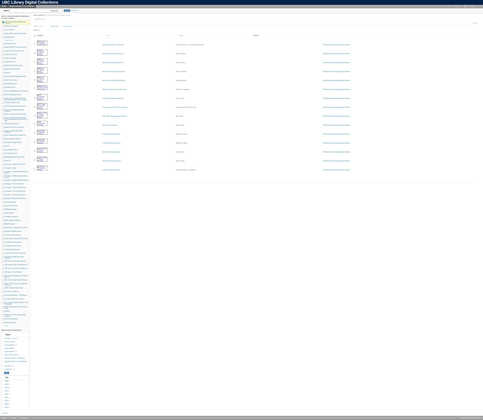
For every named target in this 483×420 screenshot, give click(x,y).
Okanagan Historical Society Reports (15, 198)
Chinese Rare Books (10, 58)
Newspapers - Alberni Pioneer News (15, 164)
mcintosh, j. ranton (10, 338)
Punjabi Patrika (9, 213)
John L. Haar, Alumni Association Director (115, 116)
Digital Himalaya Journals (12, 69)
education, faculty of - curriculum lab (16, 361)
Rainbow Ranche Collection (13, 220)
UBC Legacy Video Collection (13, 272)
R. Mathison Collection (11, 216)
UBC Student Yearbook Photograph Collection (336, 44)
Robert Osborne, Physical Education (113, 53)
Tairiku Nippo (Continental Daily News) (16, 238)
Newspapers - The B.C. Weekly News (15, 187)
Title (40, 26)
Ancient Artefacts (10, 29)
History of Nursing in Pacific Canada (15, 114)
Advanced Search (74, 10)
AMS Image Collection (11, 26)
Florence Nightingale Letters (13, 94)
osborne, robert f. (10, 345)
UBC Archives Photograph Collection (15, 261)
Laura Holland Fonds (11, 149)
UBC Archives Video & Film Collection (16, 264)
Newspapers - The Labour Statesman (15, 194)
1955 (6, 397)
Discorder (7, 72)
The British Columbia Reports (13, 242)
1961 (6, 391)
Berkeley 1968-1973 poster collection (16, 47)
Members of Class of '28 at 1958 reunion (114, 89)
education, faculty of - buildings (14, 358)
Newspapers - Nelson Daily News (14, 183)
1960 (6, 381)
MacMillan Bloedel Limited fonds (14, 157)
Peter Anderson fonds (11, 205)
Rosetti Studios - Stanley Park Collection (16, 227)
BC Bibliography (9, 37)
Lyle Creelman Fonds (11, 153)
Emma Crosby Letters (11, 80)
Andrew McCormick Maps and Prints (15, 33)
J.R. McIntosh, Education (110, 125)
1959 (6, 387)
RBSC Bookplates (10, 224)
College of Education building (111, 169)
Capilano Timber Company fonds (14, 50)
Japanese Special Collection (13, 138)
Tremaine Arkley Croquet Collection (15, 253)
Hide (6, 326)
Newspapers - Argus (10, 168)
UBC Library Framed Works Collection (16, 280)
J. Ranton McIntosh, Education (111, 134)
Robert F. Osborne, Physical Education (114, 71)
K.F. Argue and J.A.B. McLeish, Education (115, 107)
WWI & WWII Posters (11, 319)
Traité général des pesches (12, 249)
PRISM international (10, 209)
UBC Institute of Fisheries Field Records (16, 268)
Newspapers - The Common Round (15, 191)
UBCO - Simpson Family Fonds (14, 288)
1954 (6, 394)
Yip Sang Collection (10, 322)
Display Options (55, 26)
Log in (449, 6)
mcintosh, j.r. (8, 369)
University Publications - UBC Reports (16, 295)
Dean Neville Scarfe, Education (112, 152)
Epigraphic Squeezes (11, 83)
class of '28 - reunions (11, 354)
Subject (8, 335)
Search (6, 10)
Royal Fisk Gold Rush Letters (13, 231)
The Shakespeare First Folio (13, 245)
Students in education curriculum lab (113, 44)
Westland (7, 311)
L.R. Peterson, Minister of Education (113, 98)
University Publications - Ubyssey (14, 298)
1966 (6, 407)
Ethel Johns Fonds (10, 87)
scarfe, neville (9, 348)
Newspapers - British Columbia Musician (16, 180)
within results (54, 10)
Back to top (5, 413)
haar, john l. (8, 366)
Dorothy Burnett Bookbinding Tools (15, 76)
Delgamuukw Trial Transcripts (13, 65)
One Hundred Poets (10, 202)
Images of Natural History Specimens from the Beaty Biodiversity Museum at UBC (16, 119)
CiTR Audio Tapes (10, 61)
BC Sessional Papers (10, 43)
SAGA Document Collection (13, 235)
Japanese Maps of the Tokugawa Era (15, 135)
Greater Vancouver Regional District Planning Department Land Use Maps (15, 98)
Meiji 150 (7, 160)
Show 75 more (8, 40)
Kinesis (7, 146)
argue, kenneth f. (10, 351)
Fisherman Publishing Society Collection (16, 91)
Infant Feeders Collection (12, 123)
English (473, 6)
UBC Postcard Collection (12, 291)
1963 (6, 404)
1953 (6, 384)
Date (7, 377)
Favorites (456, 6)
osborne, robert (9, 341)
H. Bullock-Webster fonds (12, 102)
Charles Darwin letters (11, 54)
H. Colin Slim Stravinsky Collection (15, 106)
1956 (6, 400)
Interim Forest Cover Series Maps (14, 127)
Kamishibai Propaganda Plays (13, 142)
